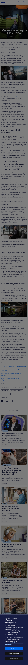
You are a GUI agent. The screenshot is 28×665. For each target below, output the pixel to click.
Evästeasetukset (14, 659)
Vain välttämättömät (14, 653)
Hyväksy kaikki (14, 648)
